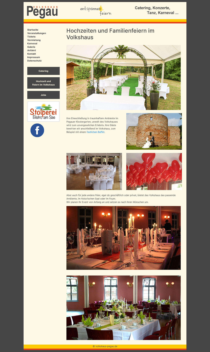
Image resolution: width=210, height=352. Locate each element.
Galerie (31, 46)
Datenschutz (34, 60)
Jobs (43, 95)
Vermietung (34, 40)
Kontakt (31, 53)
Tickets (31, 36)
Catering (43, 70)
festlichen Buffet (95, 132)
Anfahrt (31, 50)
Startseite (32, 29)
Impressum (33, 57)
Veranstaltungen (36, 33)
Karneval (32, 43)
